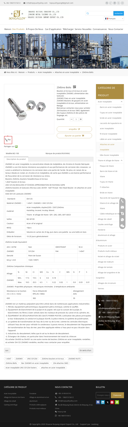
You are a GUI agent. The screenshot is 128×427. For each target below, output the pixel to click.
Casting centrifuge (10, 405)
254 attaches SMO (60, 363)
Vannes (101, 288)
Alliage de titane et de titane (14, 397)
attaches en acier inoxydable (53, 367)
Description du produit (16, 159)
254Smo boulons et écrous (53, 358)
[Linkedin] (114, 3)
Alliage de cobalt (105, 219)
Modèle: (9, 153)
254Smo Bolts (11, 363)
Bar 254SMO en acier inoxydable (35, 363)
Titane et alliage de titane (108, 160)
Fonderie (101, 230)
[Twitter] (118, 3)
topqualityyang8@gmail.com (61, 3)
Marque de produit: (54, 153)
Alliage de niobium (106, 262)
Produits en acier (105, 246)
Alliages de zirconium (107, 283)
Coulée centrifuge (105, 224)
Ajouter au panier (73, 135)
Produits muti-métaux (38, 408)
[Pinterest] (112, 402)
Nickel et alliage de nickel (108, 256)
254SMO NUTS (74, 358)
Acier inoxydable (105, 101)
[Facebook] (106, 3)
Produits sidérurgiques (38, 405)
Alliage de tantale (105, 267)
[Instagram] (122, 3)
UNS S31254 (32, 358)
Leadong (94, 424)
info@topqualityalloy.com (37, 3)
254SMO (19, 358)
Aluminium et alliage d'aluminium (105, 238)
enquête (73, 129)
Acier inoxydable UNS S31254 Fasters (21, 367)
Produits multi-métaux (107, 251)
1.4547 (8, 358)
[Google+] (110, 3)
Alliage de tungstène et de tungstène (108, 275)
